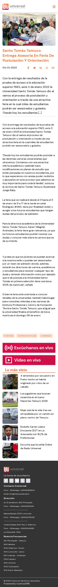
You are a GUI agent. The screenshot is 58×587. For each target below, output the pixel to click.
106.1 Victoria (9, 563)
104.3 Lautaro (10, 559)
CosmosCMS (23, 583)
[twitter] (34, 67)
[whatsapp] (46, 67)
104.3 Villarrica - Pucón (14, 548)
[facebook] (28, 67)
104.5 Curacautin (11, 566)
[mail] (53, 67)
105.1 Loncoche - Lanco (14, 552)
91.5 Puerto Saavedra (13, 570)
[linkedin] (40, 67)
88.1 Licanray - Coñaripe (14, 555)
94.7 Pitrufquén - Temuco (15, 540)
